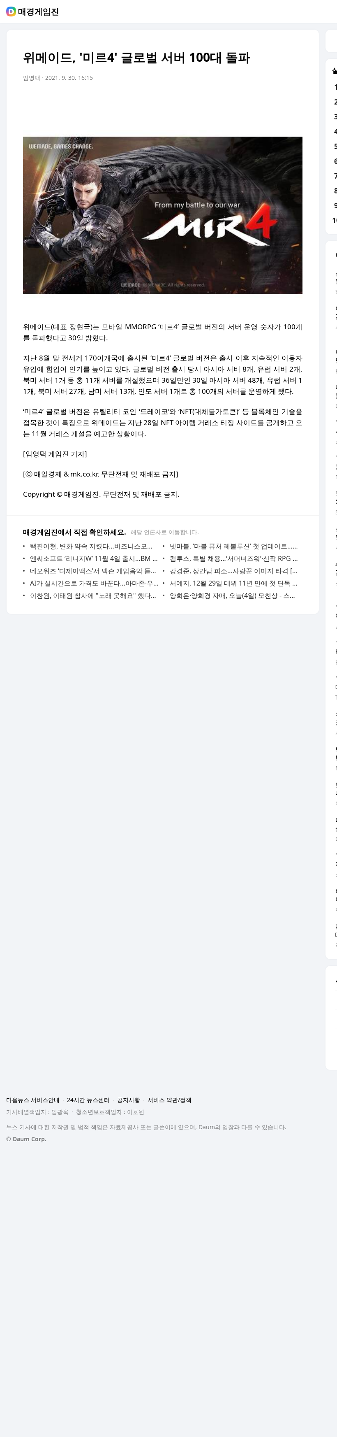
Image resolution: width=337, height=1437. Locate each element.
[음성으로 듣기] (245, 100)
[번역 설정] (261, 100)
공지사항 (128, 1100)
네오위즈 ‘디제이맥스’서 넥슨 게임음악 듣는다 (94, 570)
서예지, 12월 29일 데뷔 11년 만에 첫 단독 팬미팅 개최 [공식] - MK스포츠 (234, 583)
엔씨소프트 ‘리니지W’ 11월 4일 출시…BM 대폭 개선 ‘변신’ (94, 558)
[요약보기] (228, 100)
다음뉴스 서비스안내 (33, 1100)
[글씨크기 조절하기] (278, 100)
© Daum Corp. (26, 1138)
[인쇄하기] (294, 100)
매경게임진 (38, 11)
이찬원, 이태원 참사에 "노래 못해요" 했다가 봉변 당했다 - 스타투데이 (94, 595)
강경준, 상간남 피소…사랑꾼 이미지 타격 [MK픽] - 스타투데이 (234, 570)
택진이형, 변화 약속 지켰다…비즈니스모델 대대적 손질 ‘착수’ (94, 546)
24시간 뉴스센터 (88, 1100)
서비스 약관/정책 (170, 1100)
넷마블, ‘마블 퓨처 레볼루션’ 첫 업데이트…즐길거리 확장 (234, 546)
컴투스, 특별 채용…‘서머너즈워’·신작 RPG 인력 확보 (234, 558)
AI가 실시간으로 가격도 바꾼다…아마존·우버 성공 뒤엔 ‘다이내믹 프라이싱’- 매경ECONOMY (94, 583)
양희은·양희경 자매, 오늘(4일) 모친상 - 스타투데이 (234, 595)
